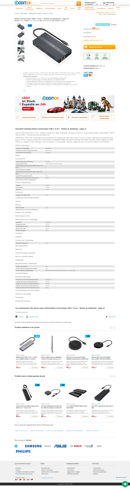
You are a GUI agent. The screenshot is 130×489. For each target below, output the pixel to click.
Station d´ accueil (48, 13)
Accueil (17, 13)
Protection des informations (24, 474)
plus (24, 90)
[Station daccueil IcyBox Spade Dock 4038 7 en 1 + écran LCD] (27, 393)
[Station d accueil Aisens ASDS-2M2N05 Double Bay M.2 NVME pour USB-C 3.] (77, 344)
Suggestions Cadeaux (73, 472)
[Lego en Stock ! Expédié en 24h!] (65, 104)
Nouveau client (45, 468)
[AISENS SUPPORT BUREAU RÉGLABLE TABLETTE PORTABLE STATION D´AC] (52, 344)
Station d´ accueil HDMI (36, 430)
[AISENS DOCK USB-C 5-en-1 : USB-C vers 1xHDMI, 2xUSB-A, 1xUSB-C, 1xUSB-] (27, 344)
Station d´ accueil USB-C (21, 430)
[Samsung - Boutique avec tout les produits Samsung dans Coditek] (33, 446)
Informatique (23, 13)
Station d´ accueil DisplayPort (74, 430)
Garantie (95, 474)
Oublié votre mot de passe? (49, 472)
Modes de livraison (99, 470)
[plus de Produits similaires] (114, 327)
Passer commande (47, 470)
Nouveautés (71, 468)
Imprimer (21, 316)
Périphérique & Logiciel (35, 13)
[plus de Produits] (114, 376)
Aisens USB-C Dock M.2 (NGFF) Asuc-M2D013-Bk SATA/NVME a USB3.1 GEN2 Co (101, 358)
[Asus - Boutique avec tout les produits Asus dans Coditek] (60, 446)
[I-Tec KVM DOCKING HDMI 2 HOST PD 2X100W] (77, 393)
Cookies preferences (47, 478)
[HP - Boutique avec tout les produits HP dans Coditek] (19, 446)
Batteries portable (73, 474)
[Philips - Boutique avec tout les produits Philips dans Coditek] (23, 451)
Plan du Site (44, 474)
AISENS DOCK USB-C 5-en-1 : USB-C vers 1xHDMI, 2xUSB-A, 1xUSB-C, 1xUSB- (26, 358)
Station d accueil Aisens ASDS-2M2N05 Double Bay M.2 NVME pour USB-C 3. (77, 358)
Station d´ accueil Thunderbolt (54, 430)
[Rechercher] (79, 3)
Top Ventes (70, 470)
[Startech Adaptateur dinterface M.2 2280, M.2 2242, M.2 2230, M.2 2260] (52, 393)
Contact (17, 470)
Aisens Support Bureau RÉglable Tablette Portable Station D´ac (51, 358)
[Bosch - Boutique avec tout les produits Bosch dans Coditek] (75, 446)
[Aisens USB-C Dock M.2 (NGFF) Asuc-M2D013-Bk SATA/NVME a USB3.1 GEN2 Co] (103, 344)
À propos (18, 468)
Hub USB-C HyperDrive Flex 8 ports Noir (102, 407)
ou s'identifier (90, 3)
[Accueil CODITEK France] (26, 2)
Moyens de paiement (99, 472)
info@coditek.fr (109, 13)
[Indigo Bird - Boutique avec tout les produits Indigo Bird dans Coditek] (88, 446)
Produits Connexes (33, 316)
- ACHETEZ (106, 24)
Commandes (97, 468)
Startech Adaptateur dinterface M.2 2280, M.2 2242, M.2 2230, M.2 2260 (51, 407)
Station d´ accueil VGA (92, 430)
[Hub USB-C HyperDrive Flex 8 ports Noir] (103, 393)
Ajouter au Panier (95, 47)
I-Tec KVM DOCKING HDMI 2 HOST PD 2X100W (76, 407)
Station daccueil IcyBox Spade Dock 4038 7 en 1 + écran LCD (27, 407)
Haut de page (112, 316)
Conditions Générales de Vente (24, 472)
